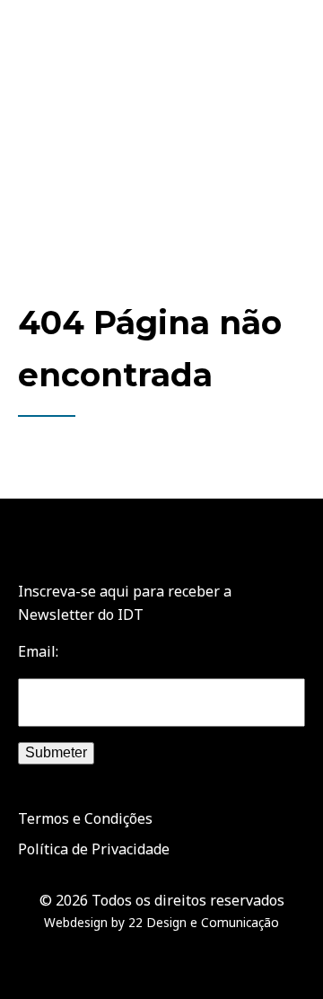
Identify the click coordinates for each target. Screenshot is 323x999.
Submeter (56, 752)
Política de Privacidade (94, 849)
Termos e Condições (85, 818)
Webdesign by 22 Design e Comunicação (161, 922)
